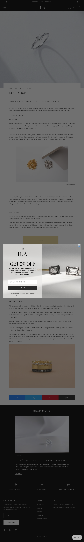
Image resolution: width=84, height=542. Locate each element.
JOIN (22, 288)
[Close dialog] (79, 246)
